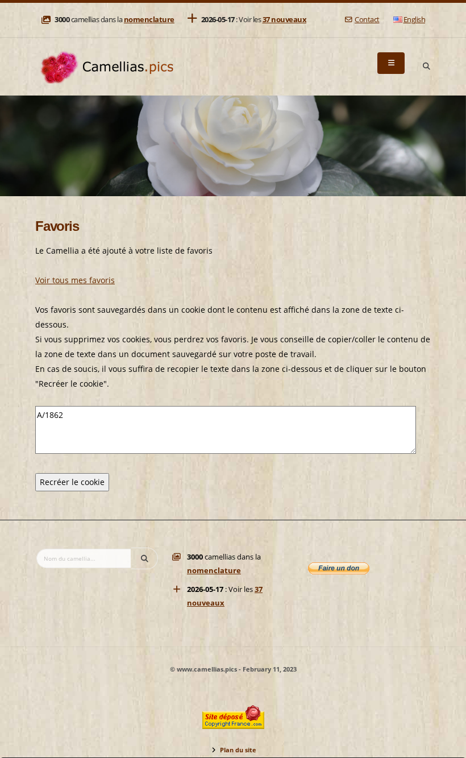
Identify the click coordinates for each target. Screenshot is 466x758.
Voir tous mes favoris (75, 280)
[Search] (426, 66)
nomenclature (149, 19)
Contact (367, 19)
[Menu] (391, 63)
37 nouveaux (285, 19)
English (414, 19)
